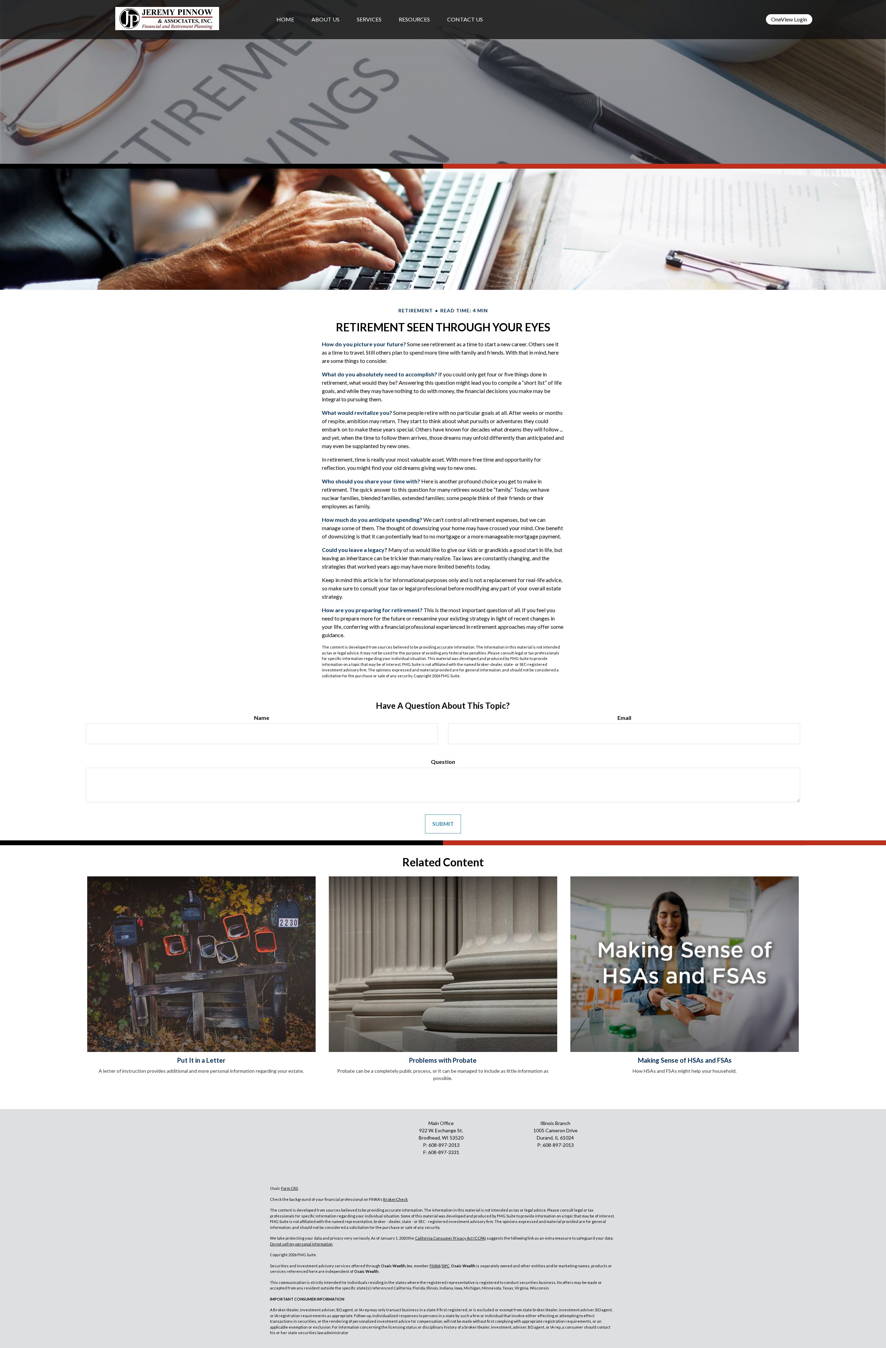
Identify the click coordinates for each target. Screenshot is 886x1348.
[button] (325, 19)
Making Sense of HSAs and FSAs (685, 1060)
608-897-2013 (444, 1145)
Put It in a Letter (201, 1060)
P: (425, 1145)
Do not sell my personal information (301, 1244)
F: (425, 1152)
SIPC (446, 1266)
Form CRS (289, 1188)
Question (443, 761)
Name (261, 717)
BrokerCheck (395, 1199)
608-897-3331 (443, 1152)
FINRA (435, 1266)
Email (624, 717)
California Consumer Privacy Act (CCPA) (450, 1238)
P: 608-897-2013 (555, 1145)
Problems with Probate (443, 1060)
